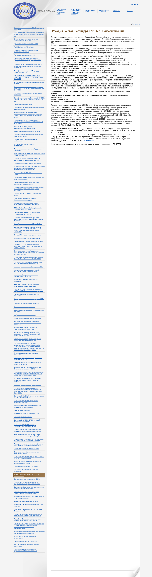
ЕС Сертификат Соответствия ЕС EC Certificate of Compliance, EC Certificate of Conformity (29, 440)
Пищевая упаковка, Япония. (23, 417)
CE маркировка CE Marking (103, 10)
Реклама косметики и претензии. (24, 307)
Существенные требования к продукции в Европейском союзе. (27, 452)
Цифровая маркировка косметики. (24, 315)
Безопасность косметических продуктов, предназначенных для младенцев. (27, 285)
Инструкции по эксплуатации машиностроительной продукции (24, 127)
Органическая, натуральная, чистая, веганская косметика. (29, 310)
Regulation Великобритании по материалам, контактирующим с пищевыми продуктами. (28, 515)
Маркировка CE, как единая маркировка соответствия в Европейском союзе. (26, 492)
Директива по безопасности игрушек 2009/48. (28, 241)
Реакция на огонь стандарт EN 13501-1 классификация (26, 475)
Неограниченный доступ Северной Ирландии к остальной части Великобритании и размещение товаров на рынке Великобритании (29, 526)
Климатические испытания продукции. (26, 501)
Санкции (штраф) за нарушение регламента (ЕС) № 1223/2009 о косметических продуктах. (28, 290)
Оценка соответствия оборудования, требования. (25, 140)
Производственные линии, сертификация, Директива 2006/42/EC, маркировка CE (27, 159)
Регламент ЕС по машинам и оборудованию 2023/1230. (28, 94)
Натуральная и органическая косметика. (27, 303)
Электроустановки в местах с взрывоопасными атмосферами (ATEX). (29, 178)
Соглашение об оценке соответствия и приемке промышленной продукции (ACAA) (29, 487)
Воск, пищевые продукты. (22, 410)
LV (135, 4)
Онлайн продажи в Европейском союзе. (26, 449)
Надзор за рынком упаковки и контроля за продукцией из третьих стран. (27, 406)
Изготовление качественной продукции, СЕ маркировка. (28, 545)
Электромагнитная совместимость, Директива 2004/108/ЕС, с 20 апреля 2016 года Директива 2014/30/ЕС (29, 88)
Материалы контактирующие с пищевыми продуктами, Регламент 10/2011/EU (27, 339)
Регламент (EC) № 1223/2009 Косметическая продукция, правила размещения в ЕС (28, 263)
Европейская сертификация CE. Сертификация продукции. (29, 28)
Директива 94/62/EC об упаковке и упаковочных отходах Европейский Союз (29, 396)
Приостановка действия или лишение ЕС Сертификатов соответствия (27, 213)
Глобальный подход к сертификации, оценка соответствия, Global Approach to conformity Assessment (28, 66)
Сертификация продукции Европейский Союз (61, 11)
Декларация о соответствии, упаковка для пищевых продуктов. (27, 363)
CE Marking (89, 141)
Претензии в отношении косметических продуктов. (26, 294)
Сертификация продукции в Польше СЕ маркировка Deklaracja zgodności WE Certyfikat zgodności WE (28, 219)
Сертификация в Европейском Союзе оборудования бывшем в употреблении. (26, 204)
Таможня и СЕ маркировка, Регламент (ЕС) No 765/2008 (28, 505)
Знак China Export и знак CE (90, 10)
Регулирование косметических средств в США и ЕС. (29, 299)
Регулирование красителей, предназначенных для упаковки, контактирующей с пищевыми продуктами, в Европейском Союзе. (29, 373)
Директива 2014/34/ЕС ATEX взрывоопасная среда (28, 173)
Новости (130, 11)
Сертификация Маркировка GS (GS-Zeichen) (28, 224)
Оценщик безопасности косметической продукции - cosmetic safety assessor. (26, 271)
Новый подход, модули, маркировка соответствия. (25, 537)
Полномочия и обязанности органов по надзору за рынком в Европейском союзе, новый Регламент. (29, 189)
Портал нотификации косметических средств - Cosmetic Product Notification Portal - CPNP (28, 258)
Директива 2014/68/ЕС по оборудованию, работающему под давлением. (27, 183)
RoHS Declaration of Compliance (24, 47)
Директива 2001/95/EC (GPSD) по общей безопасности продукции (27, 420)
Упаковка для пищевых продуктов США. (26, 413)
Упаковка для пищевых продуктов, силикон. (27, 385)
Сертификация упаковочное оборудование (27, 163)
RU (132, 4)
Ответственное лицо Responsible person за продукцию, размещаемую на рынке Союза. (28, 430)
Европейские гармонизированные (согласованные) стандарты (25, 199)
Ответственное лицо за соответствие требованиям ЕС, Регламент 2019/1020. (26, 39)
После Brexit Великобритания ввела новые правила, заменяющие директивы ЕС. (27, 519)
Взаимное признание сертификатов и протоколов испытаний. (26, 51)
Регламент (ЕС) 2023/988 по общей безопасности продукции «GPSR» (25, 425)
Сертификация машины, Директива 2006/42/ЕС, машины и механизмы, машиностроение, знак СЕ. (29, 99)
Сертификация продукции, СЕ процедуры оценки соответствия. (27, 71)
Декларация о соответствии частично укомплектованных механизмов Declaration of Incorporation (28, 122)
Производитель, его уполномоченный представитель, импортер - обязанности (27, 483)
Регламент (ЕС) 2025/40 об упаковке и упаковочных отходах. (26, 401)
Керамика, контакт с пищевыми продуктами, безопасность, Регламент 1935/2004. (28, 368)
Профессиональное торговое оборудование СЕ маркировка (29, 149)
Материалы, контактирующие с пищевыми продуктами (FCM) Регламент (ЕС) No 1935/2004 (27, 380)
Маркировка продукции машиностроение (27, 131)
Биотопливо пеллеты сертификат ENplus (27, 479)
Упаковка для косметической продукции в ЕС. (28, 267)
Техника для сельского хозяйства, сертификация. (24, 145)
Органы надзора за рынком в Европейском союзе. (27, 194)
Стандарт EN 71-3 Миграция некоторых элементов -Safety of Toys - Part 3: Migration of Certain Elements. (28, 246)
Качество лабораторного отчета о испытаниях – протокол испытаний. (29, 497)
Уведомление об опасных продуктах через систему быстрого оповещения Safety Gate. (27, 435)
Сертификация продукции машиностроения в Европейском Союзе (28, 135)
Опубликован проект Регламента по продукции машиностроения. (29, 108)
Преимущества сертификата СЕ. (24, 55)
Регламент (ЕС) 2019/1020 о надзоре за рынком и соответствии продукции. (29, 457)
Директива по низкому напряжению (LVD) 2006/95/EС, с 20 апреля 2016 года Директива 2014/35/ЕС (28, 77)
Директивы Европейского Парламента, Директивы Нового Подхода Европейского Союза (27, 60)
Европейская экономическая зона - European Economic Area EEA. (28, 510)
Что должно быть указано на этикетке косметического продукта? (26, 275)
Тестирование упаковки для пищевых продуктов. (26, 353)
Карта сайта (136, 24)
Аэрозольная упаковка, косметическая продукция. (26, 280)
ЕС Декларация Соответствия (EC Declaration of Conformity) (76, 11)
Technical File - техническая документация (27, 235)
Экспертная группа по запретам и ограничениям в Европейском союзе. (25, 550)
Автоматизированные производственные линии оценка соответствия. (29, 154)
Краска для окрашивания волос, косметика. (27, 318)
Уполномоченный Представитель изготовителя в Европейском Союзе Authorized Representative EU (29, 34)
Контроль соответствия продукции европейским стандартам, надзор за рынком (29, 532)
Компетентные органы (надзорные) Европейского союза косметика (25, 328)
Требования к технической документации (27, 238)
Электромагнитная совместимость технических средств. (29, 82)
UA (138, 4)
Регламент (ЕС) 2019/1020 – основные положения (26, 470)
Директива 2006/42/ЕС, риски (23, 104)
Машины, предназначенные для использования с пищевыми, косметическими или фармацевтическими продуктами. (29, 168)
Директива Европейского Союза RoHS (26, 44)
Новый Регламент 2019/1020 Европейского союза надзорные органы (27, 462)
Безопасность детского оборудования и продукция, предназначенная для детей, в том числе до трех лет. (29, 252)
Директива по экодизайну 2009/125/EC (26, 541)
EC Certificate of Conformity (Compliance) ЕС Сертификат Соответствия (28, 208)
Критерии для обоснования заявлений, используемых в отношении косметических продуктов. (27, 323)
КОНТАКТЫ (116, 11)
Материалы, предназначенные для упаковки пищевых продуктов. (28, 358)
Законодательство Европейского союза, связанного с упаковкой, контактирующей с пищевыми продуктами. (27, 334)
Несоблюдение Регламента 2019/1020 (26, 466)
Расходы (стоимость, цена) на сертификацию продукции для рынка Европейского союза (28, 444)
